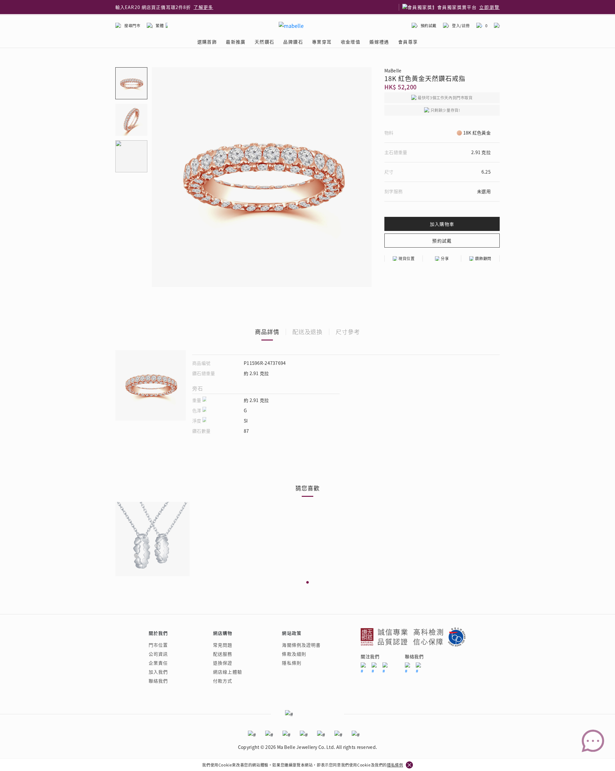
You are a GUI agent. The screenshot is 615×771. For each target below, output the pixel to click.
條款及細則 (294, 654)
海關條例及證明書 (301, 645)
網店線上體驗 (227, 671)
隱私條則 (291, 663)
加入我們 (158, 671)
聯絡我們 (158, 680)
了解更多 (203, 7)
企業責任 (158, 663)
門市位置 (158, 645)
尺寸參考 (348, 331)
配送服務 (222, 654)
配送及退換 (307, 331)
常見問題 (222, 645)
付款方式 (222, 680)
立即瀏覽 (489, 7)
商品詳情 (267, 331)
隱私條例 (395, 764)
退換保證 (222, 663)
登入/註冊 (461, 25)
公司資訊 (158, 654)
